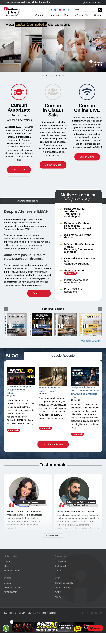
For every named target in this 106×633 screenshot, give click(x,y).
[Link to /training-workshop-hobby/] (53, 92)
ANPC (58, 597)
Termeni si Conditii (64, 583)
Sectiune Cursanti (12, 570)
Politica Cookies (63, 587)
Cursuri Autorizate (19, 108)
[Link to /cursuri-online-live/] (87, 92)
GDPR (58, 592)
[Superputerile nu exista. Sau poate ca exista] (53, 376)
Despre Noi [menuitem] (82, 15)
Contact (7, 583)
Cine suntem (61, 561)
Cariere (58, 570)
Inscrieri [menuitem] (55, 15)
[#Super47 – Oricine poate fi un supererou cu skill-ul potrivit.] (21, 376)
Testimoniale (61, 566)
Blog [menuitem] (66, 15)
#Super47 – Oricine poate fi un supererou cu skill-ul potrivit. (20, 389)
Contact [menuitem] (98, 15)
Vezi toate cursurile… (91, 341)
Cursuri (87, 108)
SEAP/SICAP (10, 592)
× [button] (12, 622)
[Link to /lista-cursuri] (19, 92)
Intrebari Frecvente (13, 587)
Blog (6, 566)
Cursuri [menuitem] (39, 15)
